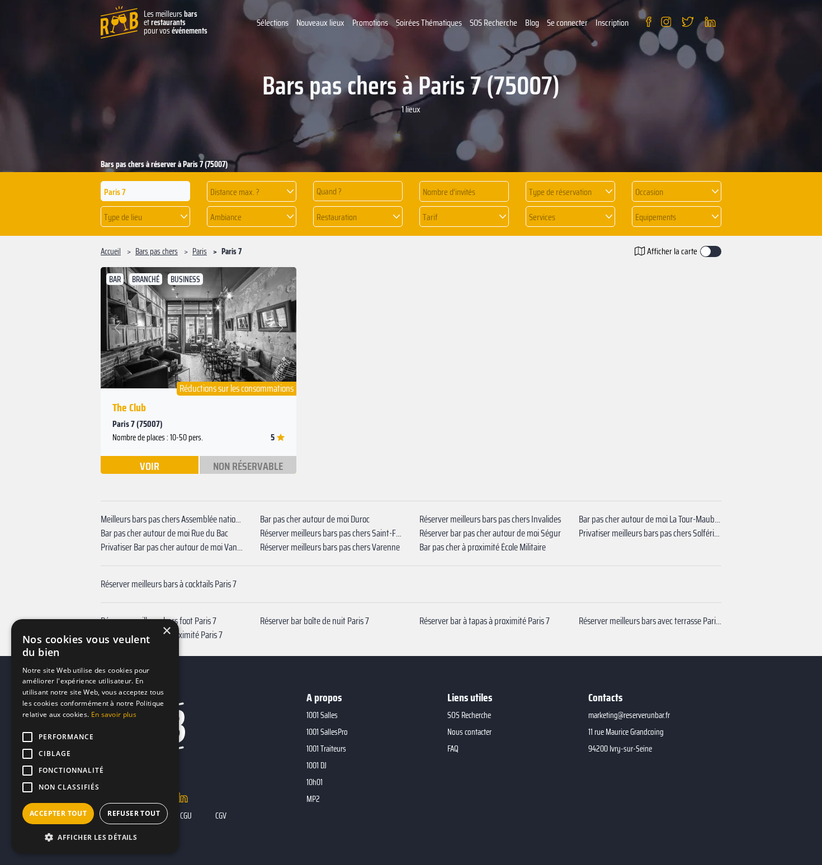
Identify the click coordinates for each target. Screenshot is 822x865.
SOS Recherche (493, 23)
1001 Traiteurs (326, 748)
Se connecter (567, 23)
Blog (532, 23)
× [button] (166, 631)
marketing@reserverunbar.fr (629, 715)
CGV (220, 816)
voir (149, 465)
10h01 (314, 782)
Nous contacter (469, 732)
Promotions (370, 23)
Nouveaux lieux (320, 23)
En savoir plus (113, 714)
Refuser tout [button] (133, 813)
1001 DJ (316, 765)
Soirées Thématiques (429, 23)
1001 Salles (322, 715)
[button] (251, 191)
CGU (186, 816)
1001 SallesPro (327, 732)
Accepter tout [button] (58, 813)
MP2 (313, 799)
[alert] (95, 736)
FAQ (453, 748)
